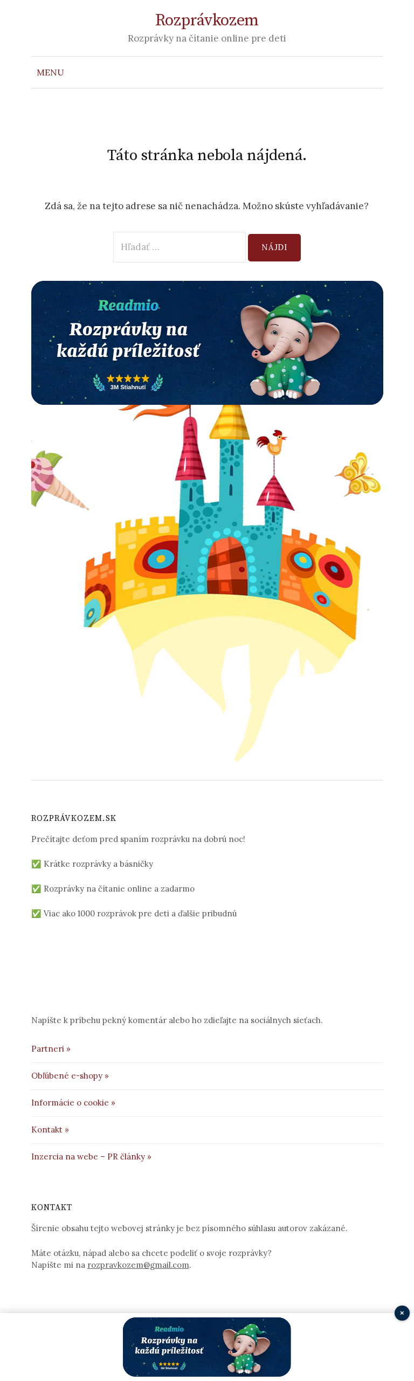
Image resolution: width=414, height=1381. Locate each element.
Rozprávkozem (207, 20)
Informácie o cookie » (73, 1102)
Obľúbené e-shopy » (70, 1076)
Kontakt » (50, 1129)
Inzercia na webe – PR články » (91, 1156)
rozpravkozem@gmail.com (138, 1265)
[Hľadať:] (373, 72)
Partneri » (51, 1049)
